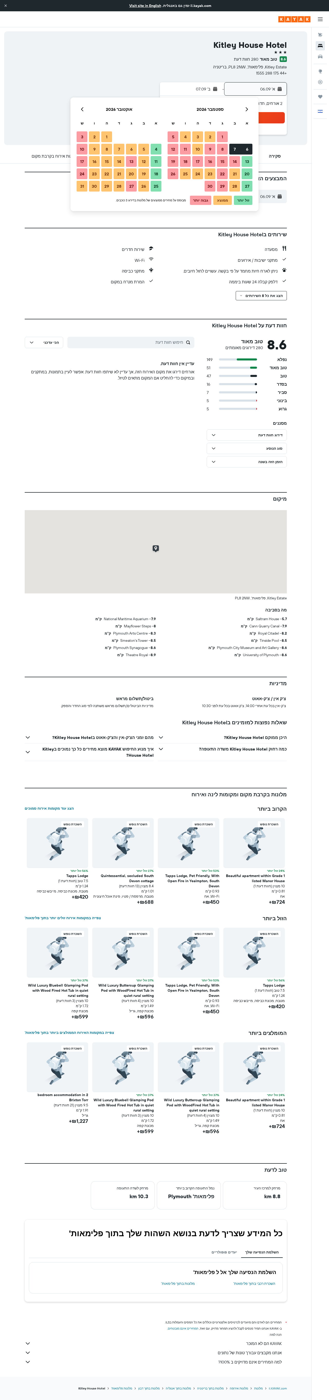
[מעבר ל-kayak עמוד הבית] (294, 19)
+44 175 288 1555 (271, 73)
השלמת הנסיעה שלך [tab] (262, 1252)
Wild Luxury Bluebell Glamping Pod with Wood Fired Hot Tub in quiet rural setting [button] (58, 990)
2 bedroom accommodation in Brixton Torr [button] (63, 1097)
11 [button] (185, 149)
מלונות (258, 1388)
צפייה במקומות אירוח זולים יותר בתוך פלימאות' (63, 918)
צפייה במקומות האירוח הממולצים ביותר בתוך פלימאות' (69, 1032)
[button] (5, 5)
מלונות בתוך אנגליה (178, 1388)
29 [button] (222, 186)
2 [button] (210, 136)
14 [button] (235, 161)
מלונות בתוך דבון (149, 1388)
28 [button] (234, 186)
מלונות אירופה (239, 1388)
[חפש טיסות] (320, 35)
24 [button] (197, 173)
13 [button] (247, 161)
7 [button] (235, 149)
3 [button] (198, 136)
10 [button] (198, 149)
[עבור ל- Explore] (320, 71)
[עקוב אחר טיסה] (320, 82)
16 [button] (210, 161)
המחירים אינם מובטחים (183, 1328)
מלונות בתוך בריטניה (210, 1388)
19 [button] (173, 161)
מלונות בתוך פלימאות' (178, 1283)
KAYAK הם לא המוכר (264, 1343)
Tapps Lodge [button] (77, 875)
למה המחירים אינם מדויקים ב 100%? (250, 1362)
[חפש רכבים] (320, 56)
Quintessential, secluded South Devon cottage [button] (127, 878)
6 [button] (247, 149)
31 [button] (82, 186)
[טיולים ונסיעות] (320, 97)
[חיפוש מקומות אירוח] (320, 46)
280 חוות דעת (246, 59)
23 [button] (210, 173)
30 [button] (210, 186)
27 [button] (247, 186)
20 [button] (247, 173)
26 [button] (173, 173)
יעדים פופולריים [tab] (224, 1252)
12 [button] (173, 149)
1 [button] (222, 136)
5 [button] (173, 136)
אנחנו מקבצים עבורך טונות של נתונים (250, 1352)
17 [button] (197, 161)
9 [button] (210, 149)
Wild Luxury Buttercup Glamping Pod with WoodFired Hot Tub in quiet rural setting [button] (126, 990)
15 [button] (222, 161)
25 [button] (185, 173)
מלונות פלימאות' (121, 1388)
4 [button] (185, 136)
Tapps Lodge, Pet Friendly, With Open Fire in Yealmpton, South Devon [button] (192, 880)
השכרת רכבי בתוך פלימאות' (254, 1283)
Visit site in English (145, 5)
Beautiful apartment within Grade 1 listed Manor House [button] (255, 878)
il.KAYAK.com (278, 1388)
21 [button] (235, 173)
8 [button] (222, 149)
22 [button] (222, 173)
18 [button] (185, 161)
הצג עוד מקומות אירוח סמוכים (49, 808)
